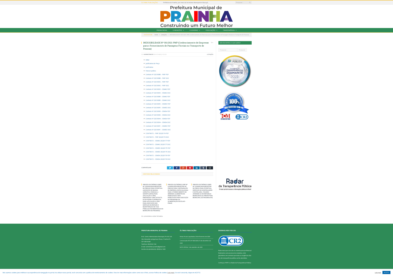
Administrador (148, 54)
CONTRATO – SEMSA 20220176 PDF (158, 155)
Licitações (210, 54)
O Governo (194, 30)
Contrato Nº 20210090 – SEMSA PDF (158, 111)
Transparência (229, 30)
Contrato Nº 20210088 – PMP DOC (157, 78)
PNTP (227, 263)
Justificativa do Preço (153, 63)
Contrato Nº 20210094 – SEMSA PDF (158, 119)
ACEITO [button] (386, 272)
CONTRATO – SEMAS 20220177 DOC (158, 144)
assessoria (232, 253)
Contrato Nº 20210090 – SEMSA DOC (158, 115)
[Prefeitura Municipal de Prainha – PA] (196, 16)
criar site (230, 250)
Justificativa (149, 67)
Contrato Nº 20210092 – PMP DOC (157, 85)
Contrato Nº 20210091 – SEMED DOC (158, 130)
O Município (177, 30)
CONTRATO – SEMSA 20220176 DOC (158, 159)
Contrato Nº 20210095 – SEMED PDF (158, 104)
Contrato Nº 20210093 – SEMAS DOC (158, 93)
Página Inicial (161, 30)
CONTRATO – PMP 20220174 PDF (157, 133)
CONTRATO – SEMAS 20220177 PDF (158, 141)
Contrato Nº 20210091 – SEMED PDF (158, 126)
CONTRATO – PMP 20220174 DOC (157, 137)
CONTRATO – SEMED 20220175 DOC (158, 152)
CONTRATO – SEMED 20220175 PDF (158, 148)
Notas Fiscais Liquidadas (171, 2)
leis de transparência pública (227, 258)
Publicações (210, 30)
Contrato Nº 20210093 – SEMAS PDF (158, 89)
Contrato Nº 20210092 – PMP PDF (157, 82)
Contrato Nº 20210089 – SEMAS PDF (158, 97)
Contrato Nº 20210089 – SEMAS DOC (158, 100)
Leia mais (171, 272)
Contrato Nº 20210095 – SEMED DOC (158, 108)
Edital (147, 60)
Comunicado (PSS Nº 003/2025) (189, 241)
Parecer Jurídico (151, 71)
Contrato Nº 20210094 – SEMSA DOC (158, 122)
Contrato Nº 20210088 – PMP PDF (157, 74)
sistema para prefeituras (243, 250)
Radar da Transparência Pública (241, 263)
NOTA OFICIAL (184, 247)
